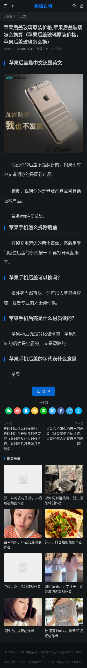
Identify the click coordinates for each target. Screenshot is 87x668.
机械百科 (43, 5)
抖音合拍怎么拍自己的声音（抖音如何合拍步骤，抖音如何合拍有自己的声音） (64, 436)
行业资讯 (9, 16)
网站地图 (45, 652)
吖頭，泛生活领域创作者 (22, 586)
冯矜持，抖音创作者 (19, 631)
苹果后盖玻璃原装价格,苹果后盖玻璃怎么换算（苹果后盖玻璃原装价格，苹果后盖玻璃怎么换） (43, 35)
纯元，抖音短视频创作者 (63, 542)
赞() (56, 49)
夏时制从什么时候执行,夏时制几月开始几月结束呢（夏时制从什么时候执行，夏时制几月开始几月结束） (22, 438)
